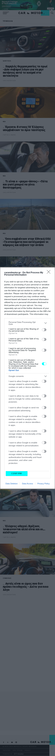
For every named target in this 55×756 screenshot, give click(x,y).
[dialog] (27, 378)
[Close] (49, 272)
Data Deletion (12, 483)
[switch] (44, 329)
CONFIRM (16, 473)
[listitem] (27, 323)
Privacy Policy (43, 483)
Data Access (27, 483)
